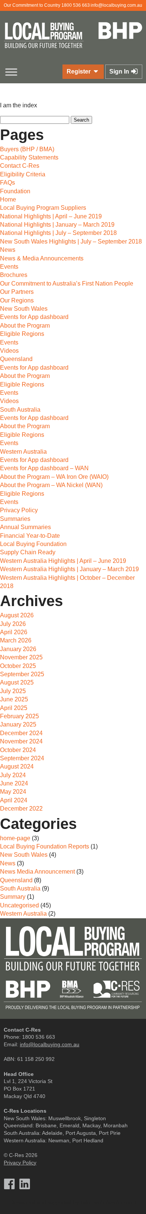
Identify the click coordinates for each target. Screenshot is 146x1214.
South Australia (20, 409)
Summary (12, 897)
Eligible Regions (22, 334)
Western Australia (23, 451)
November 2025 (21, 657)
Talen (86, 1202)
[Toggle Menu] (11, 71)
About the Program (25, 325)
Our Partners (17, 292)
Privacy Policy (19, 510)
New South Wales (24, 308)
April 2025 (13, 708)
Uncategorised (19, 905)
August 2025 (17, 682)
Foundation (15, 191)
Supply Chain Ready (27, 552)
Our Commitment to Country (32, 5)
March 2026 (15, 640)
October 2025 (18, 666)
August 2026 (17, 615)
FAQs (7, 182)
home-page (15, 838)
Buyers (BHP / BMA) (27, 149)
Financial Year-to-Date (30, 536)
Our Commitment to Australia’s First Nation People (66, 283)
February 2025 (19, 716)
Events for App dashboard (34, 317)
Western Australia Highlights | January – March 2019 (69, 569)
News (7, 250)
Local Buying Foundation (33, 544)
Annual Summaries (25, 527)
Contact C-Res (19, 165)
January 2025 (18, 724)
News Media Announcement (37, 871)
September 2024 (22, 758)
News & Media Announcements (41, 258)
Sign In (120, 71)
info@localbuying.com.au (116, 5)
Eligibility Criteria (22, 174)
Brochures (13, 275)
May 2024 (13, 791)
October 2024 (18, 750)
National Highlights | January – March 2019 (57, 224)
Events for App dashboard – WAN (44, 468)
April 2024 (13, 800)
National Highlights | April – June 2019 (51, 216)
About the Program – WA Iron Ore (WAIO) (54, 477)
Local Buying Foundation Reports (44, 846)
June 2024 (14, 783)
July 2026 (13, 624)
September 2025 (22, 674)
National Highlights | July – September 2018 (58, 233)
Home (8, 199)
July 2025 (13, 691)
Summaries (15, 519)
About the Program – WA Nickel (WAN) (51, 485)
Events (9, 266)
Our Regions (17, 300)
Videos (9, 351)
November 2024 (21, 741)
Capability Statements (29, 157)
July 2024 (13, 775)
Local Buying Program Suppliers (43, 208)
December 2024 (21, 733)
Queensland (16, 359)
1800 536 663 (75, 5)
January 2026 (18, 649)
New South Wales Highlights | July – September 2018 (71, 241)
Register (79, 71)
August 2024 (17, 766)
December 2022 (21, 808)
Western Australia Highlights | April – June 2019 (63, 561)
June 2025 (14, 699)
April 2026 (13, 632)
